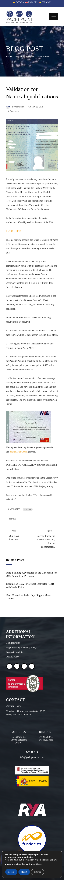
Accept (11, 872)
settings (37, 864)
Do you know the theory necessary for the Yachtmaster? (45, 539)
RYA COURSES (14, 231)
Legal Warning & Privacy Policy (21, 647)
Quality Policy (12, 656)
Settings (37, 872)
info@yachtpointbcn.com (32, 757)
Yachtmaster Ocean (18, 451)
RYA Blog (27, 509)
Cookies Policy (13, 643)
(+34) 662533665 (45, 739)
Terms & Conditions (15, 652)
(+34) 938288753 (45, 737)
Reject (24, 872)
